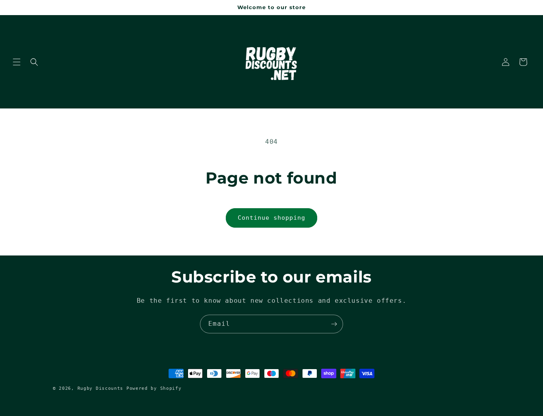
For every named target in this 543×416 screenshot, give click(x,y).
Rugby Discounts (102, 388)
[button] (16, 62)
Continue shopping (271, 217)
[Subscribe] (334, 324)
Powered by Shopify (154, 388)
